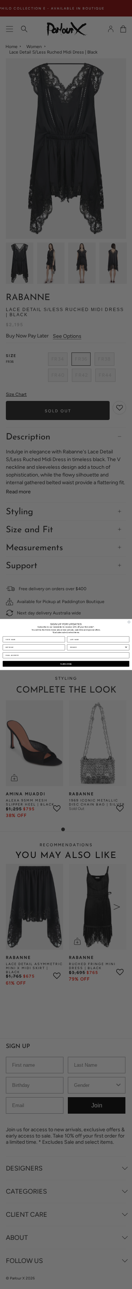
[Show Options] (126, 647)
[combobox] (97, 647)
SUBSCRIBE (66, 663)
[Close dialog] (129, 622)
